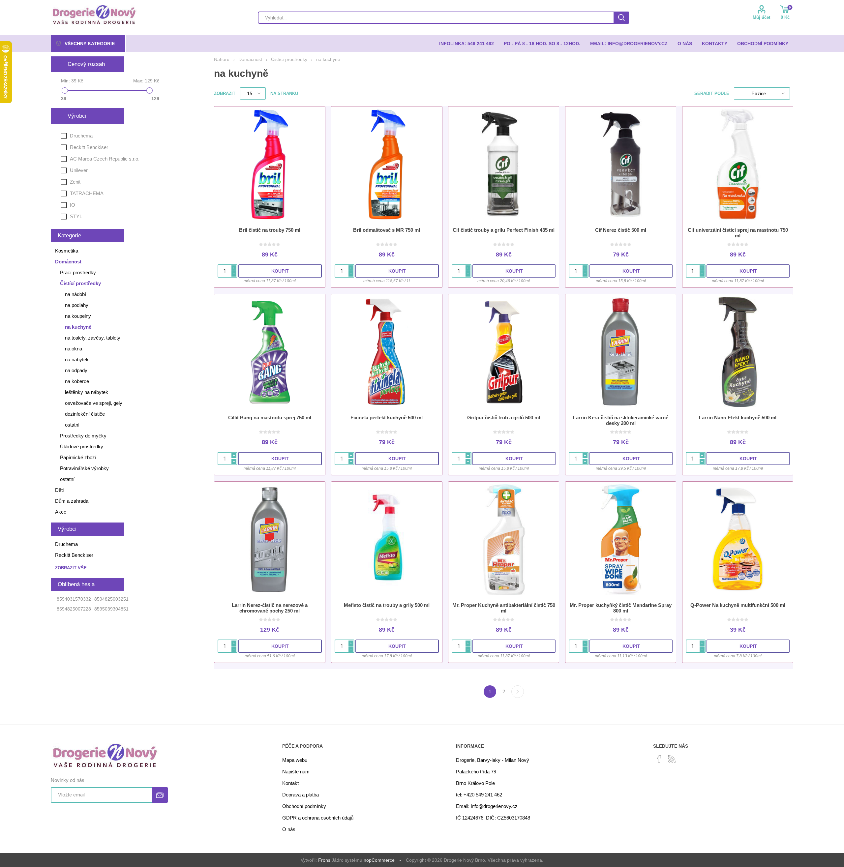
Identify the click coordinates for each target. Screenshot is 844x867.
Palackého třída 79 (476, 771)
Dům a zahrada (71, 501)
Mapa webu (294, 760)
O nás (288, 829)
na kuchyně (78, 327)
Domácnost (68, 261)
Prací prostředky (78, 272)
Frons (324, 860)
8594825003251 (111, 599)
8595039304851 (111, 609)
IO (72, 205)
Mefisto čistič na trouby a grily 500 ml (387, 605)
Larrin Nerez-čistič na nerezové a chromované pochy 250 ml (270, 607)
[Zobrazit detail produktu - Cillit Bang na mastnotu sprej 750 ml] (269, 352)
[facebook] (659, 759)
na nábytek (77, 359)
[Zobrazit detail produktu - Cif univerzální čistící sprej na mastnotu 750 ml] (737, 164)
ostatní (72, 425)
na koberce (77, 381)
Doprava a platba (300, 794)
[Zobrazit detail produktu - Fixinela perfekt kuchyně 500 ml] (386, 352)
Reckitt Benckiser (89, 147)
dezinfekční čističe (85, 414)
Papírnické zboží (78, 457)
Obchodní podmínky (304, 806)
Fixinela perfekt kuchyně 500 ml (386, 417)
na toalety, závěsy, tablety (92, 338)
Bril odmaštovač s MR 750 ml (386, 230)
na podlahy (76, 305)
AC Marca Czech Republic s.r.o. (104, 159)
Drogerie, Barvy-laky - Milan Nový (492, 760)
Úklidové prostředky (81, 446)
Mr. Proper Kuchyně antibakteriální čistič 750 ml (503, 607)
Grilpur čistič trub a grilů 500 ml (503, 417)
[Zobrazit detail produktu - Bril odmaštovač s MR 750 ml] (386, 164)
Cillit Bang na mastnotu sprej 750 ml (269, 417)
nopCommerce (379, 860)
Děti (59, 490)
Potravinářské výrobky (84, 468)
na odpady (76, 370)
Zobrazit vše (71, 567)
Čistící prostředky (80, 283)
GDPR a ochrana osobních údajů (317, 818)
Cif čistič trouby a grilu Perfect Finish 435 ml (504, 230)
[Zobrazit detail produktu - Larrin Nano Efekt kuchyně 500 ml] (737, 352)
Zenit (75, 182)
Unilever (79, 170)
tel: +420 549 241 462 (479, 794)
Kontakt (290, 783)
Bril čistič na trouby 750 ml (269, 230)
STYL (76, 216)
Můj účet (761, 17)
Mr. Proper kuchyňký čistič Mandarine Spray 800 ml (621, 607)
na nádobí (75, 294)
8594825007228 (74, 609)
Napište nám (296, 771)
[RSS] (672, 759)
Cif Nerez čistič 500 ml (620, 230)
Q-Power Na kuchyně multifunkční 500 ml (737, 605)
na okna (73, 348)
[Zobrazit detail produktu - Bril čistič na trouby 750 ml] (269, 164)
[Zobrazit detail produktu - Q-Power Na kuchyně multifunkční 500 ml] (737, 539)
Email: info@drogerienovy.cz (487, 806)
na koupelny (78, 316)
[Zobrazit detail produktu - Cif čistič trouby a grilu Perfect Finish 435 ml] (503, 164)
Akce (60, 512)
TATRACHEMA (87, 193)
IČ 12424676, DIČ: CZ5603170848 (493, 818)
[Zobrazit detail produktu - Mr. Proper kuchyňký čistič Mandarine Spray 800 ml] (620, 539)
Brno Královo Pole (475, 783)
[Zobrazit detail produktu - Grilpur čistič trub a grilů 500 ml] (503, 352)
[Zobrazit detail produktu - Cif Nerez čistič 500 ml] (620, 164)
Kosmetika (66, 251)
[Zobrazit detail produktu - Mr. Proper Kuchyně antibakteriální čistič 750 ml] (503, 539)
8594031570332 (74, 599)
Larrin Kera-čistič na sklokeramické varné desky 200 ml (620, 420)
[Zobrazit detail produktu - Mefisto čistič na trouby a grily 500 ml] (386, 539)
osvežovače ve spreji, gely (93, 403)
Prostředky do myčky (83, 435)
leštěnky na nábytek (86, 392)
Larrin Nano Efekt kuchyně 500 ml (737, 417)
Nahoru (221, 59)
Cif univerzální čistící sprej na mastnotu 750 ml (738, 232)
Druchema (81, 135)
